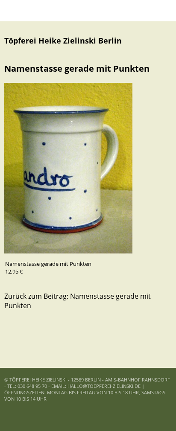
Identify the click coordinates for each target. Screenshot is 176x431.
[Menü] (15, 10)
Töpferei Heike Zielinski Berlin (63, 40)
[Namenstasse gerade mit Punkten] (68, 251)
